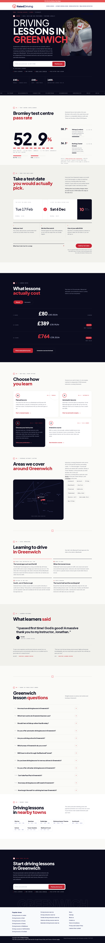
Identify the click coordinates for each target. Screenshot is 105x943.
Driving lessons (50, 6)
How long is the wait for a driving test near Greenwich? (36, 790)
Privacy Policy (42, 939)
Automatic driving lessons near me (50, 923)
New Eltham (71, 501)
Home (14, 12)
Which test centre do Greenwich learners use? (33, 716)
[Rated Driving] (22, 6)
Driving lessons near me (47, 912)
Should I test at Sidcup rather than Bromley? (32, 723)
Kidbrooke (80, 489)
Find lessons (58, 64)
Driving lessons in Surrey (19, 923)
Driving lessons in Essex (19, 921)
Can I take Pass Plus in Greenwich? (28, 775)
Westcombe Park (84, 497)
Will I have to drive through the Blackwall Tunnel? (33, 753)
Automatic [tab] (28, 302)
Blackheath (71, 485)
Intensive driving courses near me (50, 920)
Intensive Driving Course (87, 14)
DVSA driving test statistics (74, 158)
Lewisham (67, 478)
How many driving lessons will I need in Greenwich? (34, 783)
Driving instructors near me (48, 915)
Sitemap (71, 915)
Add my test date (83, 246)
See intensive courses (55, 442)
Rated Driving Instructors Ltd (71, 938)
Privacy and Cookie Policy (76, 925)
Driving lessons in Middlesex (20, 926)
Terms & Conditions (74, 923)
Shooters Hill (72, 497)
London (31, 12)
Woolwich (79, 481)
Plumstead (71, 489)
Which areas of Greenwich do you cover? (31, 746)
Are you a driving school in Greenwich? (30, 738)
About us (71, 917)
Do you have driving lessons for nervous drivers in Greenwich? (38, 760)
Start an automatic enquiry (70, 413)
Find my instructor (56, 887)
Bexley (67, 476)
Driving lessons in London (19, 915)
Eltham (87, 481)
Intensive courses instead (45, 350)
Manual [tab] (18, 302)
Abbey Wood (81, 493)
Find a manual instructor (23, 350)
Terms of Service (52, 939)
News (70, 912)
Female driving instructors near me (50, 917)
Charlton (80, 485)
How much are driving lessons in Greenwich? (32, 708)
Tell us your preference (23, 442)
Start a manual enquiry (22, 413)
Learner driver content (75, 928)
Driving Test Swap (56, 1)
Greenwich (71, 481)
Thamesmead (71, 493)
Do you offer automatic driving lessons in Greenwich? (35, 731)
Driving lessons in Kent (18, 918)
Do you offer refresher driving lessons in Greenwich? (35, 768)
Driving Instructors (74, 6)
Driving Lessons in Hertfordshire (21, 929)
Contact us (72, 920)
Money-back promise (41, 71)
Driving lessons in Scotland (19, 931)
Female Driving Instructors (85, 6)
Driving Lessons (23, 12)
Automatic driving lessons (62, 6)
